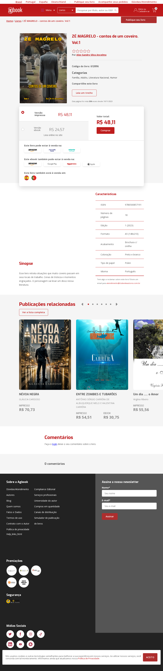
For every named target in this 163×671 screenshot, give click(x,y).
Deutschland (58, 1)
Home (9, 20)
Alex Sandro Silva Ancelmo (91, 54)
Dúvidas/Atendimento (144, 1)
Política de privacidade (17, 529)
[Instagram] (30, 634)
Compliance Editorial (44, 489)
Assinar (110, 516)
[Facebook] (20, 634)
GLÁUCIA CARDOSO (29, 399)
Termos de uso (14, 517)
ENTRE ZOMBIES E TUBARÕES (96, 394)
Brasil (19, 1)
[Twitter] (10, 634)
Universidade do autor (45, 500)
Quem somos (13, 506)
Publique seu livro (84, 1)
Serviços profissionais (45, 494)
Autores (10, 494)
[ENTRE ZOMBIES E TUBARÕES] (102, 355)
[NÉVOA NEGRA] (45, 355)
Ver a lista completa (33, 312)
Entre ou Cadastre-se (143, 10)
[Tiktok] (41, 634)
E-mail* (106, 500)
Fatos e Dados (14, 512)
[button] (82, 304)
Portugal (30, 1)
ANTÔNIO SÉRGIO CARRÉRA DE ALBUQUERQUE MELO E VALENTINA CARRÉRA (95, 403)
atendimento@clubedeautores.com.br (123, 283)
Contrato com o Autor (17, 523)
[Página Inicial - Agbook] (15, 10)
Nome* (106, 487)
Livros (18, 20)
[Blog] (30, 644)
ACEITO (150, 657)
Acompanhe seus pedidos (113, 1)
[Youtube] (20, 644)
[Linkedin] (10, 644)
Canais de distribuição (45, 512)
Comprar (105, 130)
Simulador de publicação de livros (46, 520)
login (54, 444)
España (43, 1)
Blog (8, 500)
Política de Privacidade (88, 658)
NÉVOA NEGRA (29, 394)
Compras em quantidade (47, 506)
